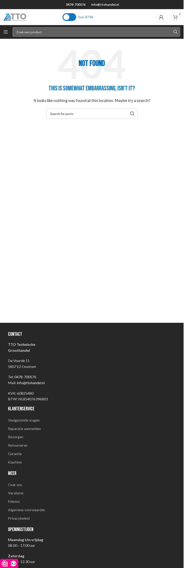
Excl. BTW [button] (85, 17)
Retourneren (17, 445)
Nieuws (14, 501)
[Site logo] (14, 16)
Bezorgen (15, 437)
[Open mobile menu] (5, 31)
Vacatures (16, 493)
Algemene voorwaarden (26, 510)
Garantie (15, 453)
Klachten (15, 462)
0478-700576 (76, 4)
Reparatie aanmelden (24, 428)
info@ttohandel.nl (105, 4)
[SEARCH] (175, 32)
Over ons (15, 484)
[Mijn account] (161, 17)
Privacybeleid (19, 518)
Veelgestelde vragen (24, 420)
